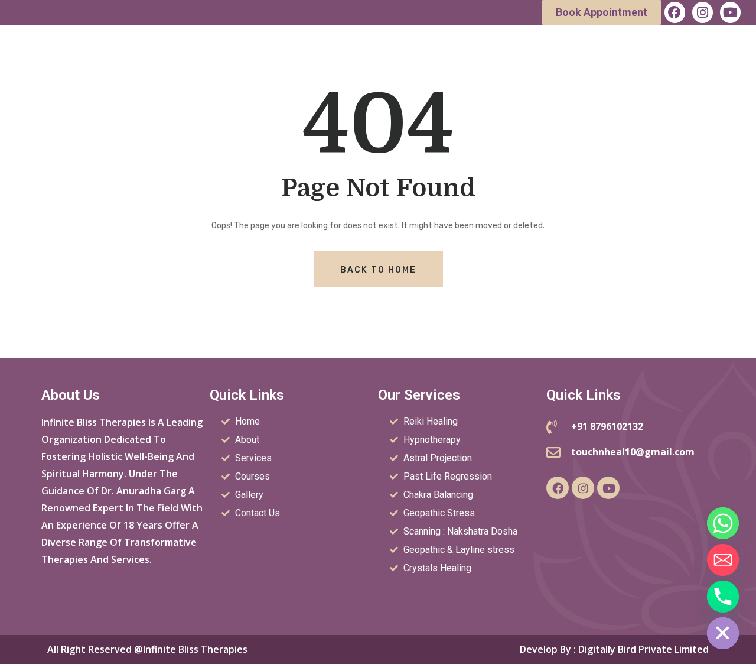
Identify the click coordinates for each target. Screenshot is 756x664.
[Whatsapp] (723, 523)
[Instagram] (702, 12)
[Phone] (723, 597)
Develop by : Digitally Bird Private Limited (614, 649)
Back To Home (378, 270)
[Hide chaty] (723, 633)
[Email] (723, 560)
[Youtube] (730, 12)
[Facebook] (674, 12)
